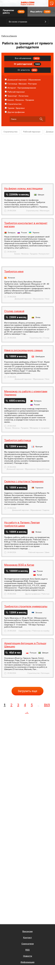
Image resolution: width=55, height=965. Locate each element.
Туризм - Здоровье (16, 108)
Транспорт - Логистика (17, 96)
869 (47, 705)
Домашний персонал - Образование (24, 80)
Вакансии (27, 931)
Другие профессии (16, 112)
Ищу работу (40, 11)
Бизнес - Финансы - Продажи (20, 100)
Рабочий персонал (16, 92)
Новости (27, 956)
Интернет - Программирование (21, 88)
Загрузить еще (27, 691)
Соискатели (27, 943)
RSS (27, 950)
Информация (27, 962)
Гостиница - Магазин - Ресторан (22, 84)
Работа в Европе (9, 36)
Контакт (27, 937)
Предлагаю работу (13, 11)
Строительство (14, 104)
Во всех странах (18, 21)
